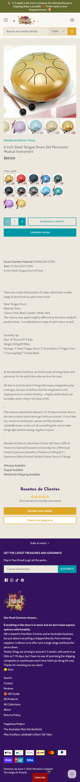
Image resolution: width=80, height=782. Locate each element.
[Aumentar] (21, 222)
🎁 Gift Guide (12, 694)
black (9, 191)
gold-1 (21, 203)
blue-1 (46, 179)
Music (32, 140)
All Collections (12, 704)
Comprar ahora (40, 232)
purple (9, 203)
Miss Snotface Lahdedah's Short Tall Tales (28, 734)
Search (8, 678)
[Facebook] (6, 580)
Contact (8, 683)
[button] (40, 777)
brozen (21, 191)
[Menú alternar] (6, 20)
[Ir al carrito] (72, 20)
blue (46, 191)
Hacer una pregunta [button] (40, 520)
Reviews (8, 688)
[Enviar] (72, 31)
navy (33, 179)
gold (9, 179)
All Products (11, 699)
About (7, 709)
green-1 (58, 191)
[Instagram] (11, 580)
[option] (40, 81)
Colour (7, 170)
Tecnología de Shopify (15, 772)
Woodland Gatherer (15, 140)
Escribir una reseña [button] (40, 511)
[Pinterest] (22, 580)
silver (33, 191)
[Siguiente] (71, 81)
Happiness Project (14, 724)
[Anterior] (8, 81)
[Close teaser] (49, 771)
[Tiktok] (17, 580)
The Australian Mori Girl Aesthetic (23, 729)
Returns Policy (12, 715)
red (21, 179)
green (58, 179)
